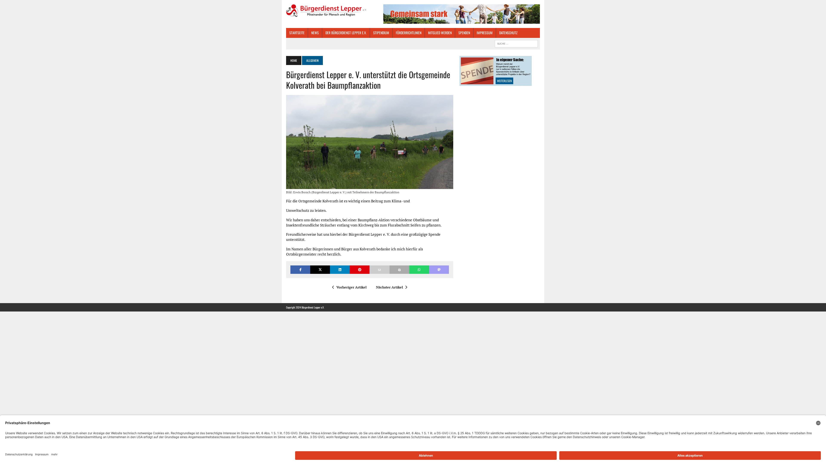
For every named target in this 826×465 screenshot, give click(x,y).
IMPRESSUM (485, 32)
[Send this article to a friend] (379, 269)
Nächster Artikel (389, 287)
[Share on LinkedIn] (340, 269)
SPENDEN (464, 32)
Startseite (297, 32)
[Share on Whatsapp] (419, 269)
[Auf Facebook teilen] (300, 269)
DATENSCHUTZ (508, 32)
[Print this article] (399, 269)
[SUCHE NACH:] (516, 43)
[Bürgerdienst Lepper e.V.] (326, 10)
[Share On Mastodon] (439, 269)
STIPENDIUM (381, 32)
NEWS (315, 32)
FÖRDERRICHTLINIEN (408, 32)
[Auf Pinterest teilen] (360, 269)
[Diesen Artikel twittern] (320, 269)
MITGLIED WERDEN (440, 32)
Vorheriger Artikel (351, 287)
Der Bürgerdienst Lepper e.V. (346, 32)
